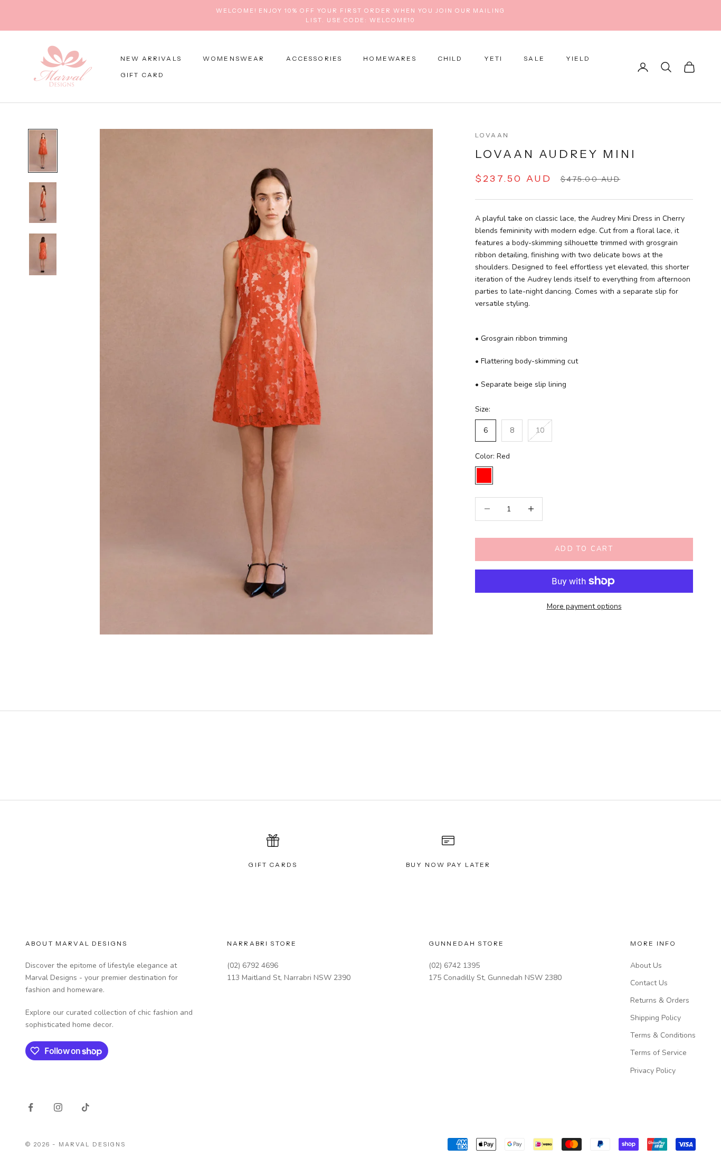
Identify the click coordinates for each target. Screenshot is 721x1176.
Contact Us (649, 983)
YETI (493, 59)
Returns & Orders (659, 1000)
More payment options (584, 606)
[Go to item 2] (43, 202)
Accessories (314, 59)
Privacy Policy (653, 1071)
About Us (646, 965)
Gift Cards (272, 865)
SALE (534, 59)
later (478, 865)
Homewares (389, 59)
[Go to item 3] (43, 254)
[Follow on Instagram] (58, 1107)
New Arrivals (151, 59)
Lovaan (492, 135)
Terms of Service (658, 1053)
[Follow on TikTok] (85, 1107)
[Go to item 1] (43, 151)
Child (450, 59)
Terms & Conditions (663, 1035)
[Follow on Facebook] (30, 1107)
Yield (578, 59)
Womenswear (234, 59)
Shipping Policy (655, 1018)
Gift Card (142, 75)
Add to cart (584, 549)
